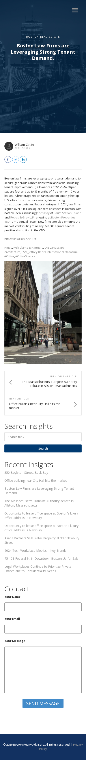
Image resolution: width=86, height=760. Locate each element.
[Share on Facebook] (7, 159)
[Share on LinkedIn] (23, 159)
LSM (24, 252)
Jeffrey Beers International (46, 252)
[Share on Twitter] (15, 159)
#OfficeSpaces (25, 256)
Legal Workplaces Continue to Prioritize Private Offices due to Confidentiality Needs (37, 568)
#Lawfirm (71, 252)
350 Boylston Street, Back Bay (26, 472)
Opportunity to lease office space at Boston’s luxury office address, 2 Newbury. (41, 515)
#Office (9, 256)
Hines (8, 247)
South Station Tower (67, 213)
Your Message (14, 641)
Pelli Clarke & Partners (28, 247)
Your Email (12, 619)
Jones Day (43, 213)
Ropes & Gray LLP (22, 217)
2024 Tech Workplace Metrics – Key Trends (35, 550)
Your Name (12, 597)
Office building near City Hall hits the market (35, 480)
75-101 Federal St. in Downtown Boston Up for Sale (41, 558)
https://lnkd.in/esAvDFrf (20, 239)
